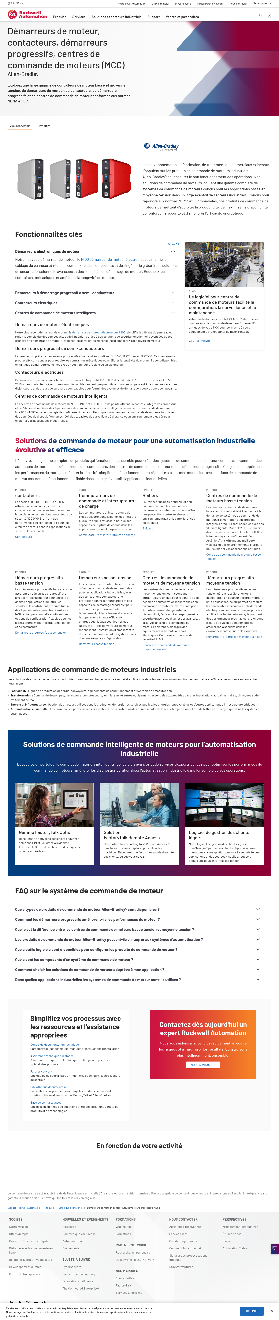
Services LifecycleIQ (129, 1292)
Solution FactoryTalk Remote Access (124, 785)
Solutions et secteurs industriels (116, 17)
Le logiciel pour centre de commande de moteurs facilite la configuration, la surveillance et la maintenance (224, 247)
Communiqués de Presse (79, 1234)
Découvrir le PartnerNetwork (135, 1259)
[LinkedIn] (12, 1302)
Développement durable (25, 1266)
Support (153, 17)
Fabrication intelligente (78, 1281)
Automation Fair (73, 1241)
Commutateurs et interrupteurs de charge (107, 534)
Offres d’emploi (19, 1234)
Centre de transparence (25, 1274)
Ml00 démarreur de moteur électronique (114, 260)
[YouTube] (36, 1302)
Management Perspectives (240, 1226)
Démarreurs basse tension (96, 644)
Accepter (252, 1311)
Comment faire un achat (185, 1248)
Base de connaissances (45, 1102)
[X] (28, 1302)
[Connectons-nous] (275, 1249)
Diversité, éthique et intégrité (29, 1241)
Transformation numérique (80, 1274)
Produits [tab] (44, 125)
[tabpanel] (139, 653)
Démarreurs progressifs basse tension (41, 632)
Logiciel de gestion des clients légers (210, 785)
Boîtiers (148, 528)
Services (79, 17)
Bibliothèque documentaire (48, 1087)
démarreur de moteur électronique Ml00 (98, 332)
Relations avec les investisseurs (30, 1259)
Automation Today (235, 1248)
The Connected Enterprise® (80, 1288)
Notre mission (18, 1226)
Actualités (69, 1226)
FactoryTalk (123, 1285)
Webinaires (123, 1226)
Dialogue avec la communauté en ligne (31, 1250)
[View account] (269, 16)
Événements (71, 1248)
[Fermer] (272, 1311)
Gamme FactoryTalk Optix (32, 785)
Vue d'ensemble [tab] (20, 125)
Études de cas (232, 1234)
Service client (178, 1234)
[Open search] (261, 16)
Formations (123, 1234)
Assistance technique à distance (52, 1056)
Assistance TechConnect (186, 1226)
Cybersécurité (71, 1266)
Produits (59, 17)
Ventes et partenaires (182, 17)
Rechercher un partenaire (133, 1252)
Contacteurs (23, 536)
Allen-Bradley (125, 1278)
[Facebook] (20, 1302)
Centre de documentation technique (54, 1044)
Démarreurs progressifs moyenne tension (234, 636)
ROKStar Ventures (181, 1266)
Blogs (226, 1241)
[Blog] (44, 1302)
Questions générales (183, 1241)
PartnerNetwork (41, 1071)
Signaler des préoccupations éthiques (188, 1257)
